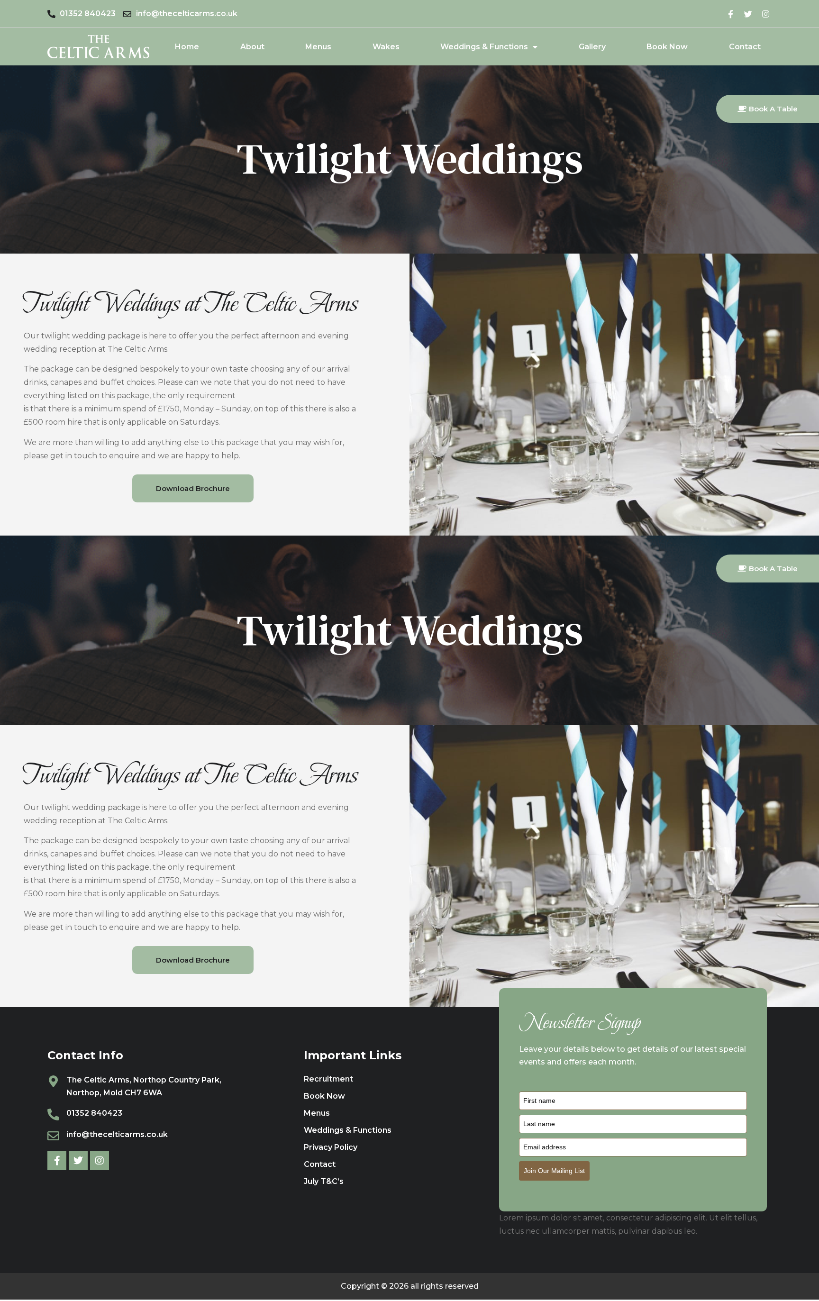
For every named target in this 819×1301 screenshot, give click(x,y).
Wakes (386, 46)
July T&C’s (324, 1181)
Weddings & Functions (484, 46)
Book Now (667, 46)
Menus (318, 46)
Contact (745, 46)
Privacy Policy (330, 1147)
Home (187, 46)
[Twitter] (748, 14)
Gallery (592, 46)
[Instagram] (766, 14)
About (252, 46)
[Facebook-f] (731, 14)
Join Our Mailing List (554, 1170)
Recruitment (328, 1078)
